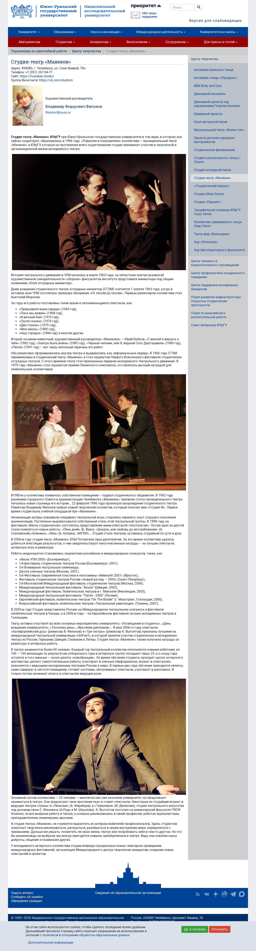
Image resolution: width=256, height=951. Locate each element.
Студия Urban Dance (209, 194)
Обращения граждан (26, 901)
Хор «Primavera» (206, 242)
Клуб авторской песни (210, 122)
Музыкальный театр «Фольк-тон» (219, 130)
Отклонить (220, 929)
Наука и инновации (105, 32)
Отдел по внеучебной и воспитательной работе (208, 315)
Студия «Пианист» (207, 202)
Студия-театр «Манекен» (212, 178)
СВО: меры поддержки (149, 15)
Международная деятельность (159, 32)
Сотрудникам (176, 42)
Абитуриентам (29, 42)
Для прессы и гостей (219, 42)
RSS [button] (198, 894)
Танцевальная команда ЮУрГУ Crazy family (217, 212)
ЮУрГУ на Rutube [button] (224, 894)
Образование (64, 32)
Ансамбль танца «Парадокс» (215, 78)
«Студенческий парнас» (212, 186)
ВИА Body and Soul (208, 86)
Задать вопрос (22, 893)
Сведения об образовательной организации (128, 893)
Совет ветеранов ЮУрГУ (209, 325)
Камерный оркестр (208, 114)
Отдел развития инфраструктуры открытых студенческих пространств (216, 301)
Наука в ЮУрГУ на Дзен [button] (215, 894)
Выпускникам (137, 42)
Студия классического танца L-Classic (217, 160)
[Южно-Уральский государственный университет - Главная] (68, 11)
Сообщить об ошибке (27, 897)
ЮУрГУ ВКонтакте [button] (206, 894)
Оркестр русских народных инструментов (214, 140)
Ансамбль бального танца (213, 70)
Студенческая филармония (214, 150)
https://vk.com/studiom (56, 80)
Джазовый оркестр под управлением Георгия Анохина (217, 104)
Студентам (64, 42)
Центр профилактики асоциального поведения (218, 275)
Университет (28, 32)
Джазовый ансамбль (210, 94)
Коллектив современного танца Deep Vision (218, 224)
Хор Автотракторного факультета (219, 250)
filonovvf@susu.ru (58, 112)
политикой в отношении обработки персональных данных (86, 935)
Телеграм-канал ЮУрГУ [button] (233, 894)
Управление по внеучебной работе (39, 51)
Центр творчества (86, 51)
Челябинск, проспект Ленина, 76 (179, 918)
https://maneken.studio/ (37, 76)
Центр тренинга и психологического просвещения (215, 263)
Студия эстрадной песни (212, 170)
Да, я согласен (195, 929)
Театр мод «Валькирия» (212, 234)
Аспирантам (99, 42)
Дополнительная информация (50, 942)
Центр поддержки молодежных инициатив (214, 287)
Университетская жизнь (218, 32)
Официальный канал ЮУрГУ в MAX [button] (242, 894)
